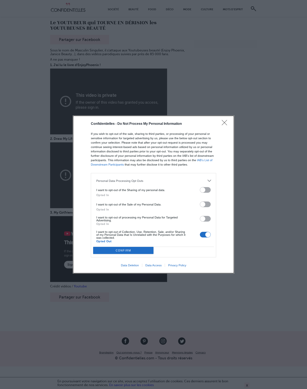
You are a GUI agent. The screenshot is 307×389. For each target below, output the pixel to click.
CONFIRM (123, 250)
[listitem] (153, 181)
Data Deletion (130, 265)
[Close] (226, 124)
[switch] (205, 190)
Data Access (153, 265)
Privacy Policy (177, 265)
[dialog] (153, 194)
